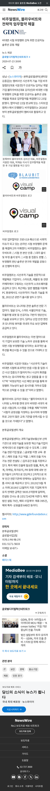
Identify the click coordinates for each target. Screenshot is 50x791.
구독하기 (41, 612)
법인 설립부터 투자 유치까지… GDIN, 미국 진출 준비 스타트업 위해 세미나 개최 (34, 640)
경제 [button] (22, 669)
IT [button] (5, 669)
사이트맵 (39, 786)
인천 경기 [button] (17, 675)
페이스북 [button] (6, 560)
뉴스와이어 (15, 76)
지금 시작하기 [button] (13, 709)
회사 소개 (19, 786)
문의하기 (25, 771)
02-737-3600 (26, 766)
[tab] (25, 740)
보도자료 (25, 740)
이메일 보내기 (10, 548)
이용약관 (29, 786)
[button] (4, 67)
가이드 (25, 753)
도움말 (25, 760)
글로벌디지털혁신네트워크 (16, 57)
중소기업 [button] (33, 669)
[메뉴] (3, 9)
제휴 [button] (6, 675)
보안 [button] (13, 669)
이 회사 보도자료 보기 (13, 651)
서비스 (25, 747)
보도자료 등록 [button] (25, 731)
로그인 (10, 786)
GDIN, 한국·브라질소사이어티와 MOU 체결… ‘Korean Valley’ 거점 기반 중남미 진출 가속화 (34, 625)
